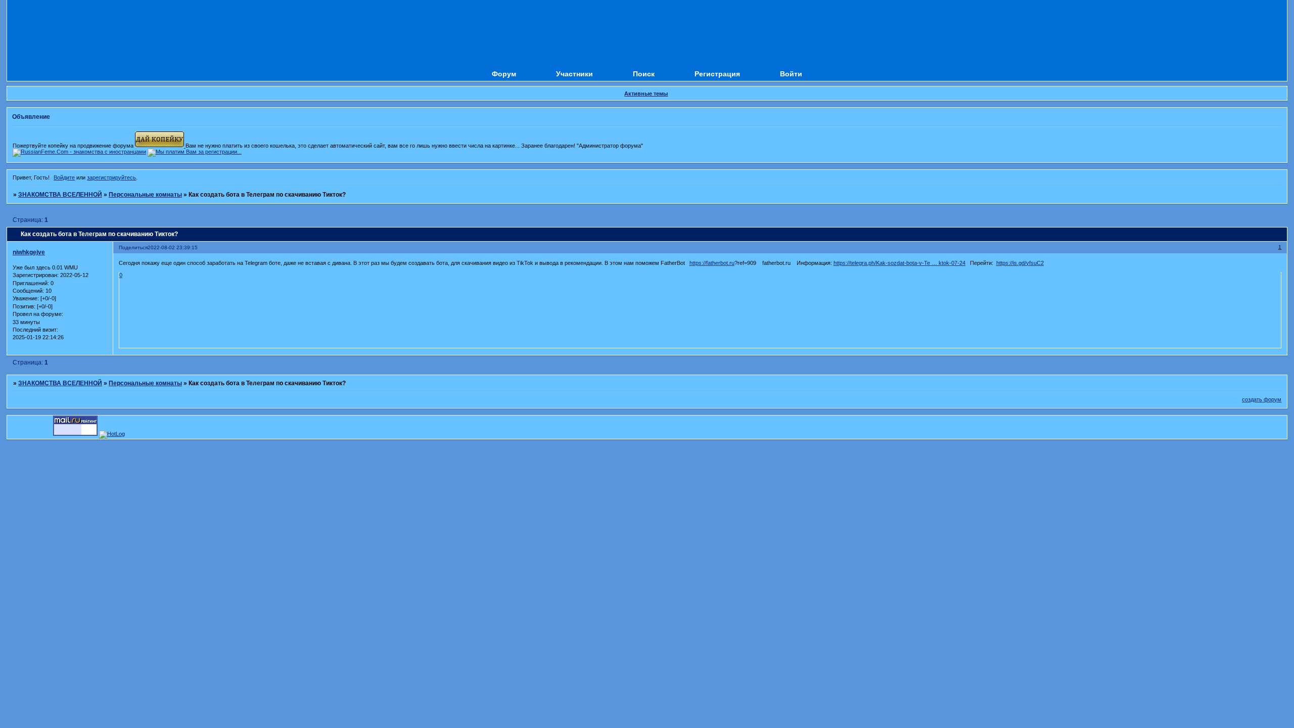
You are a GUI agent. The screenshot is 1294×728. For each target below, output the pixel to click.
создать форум (1261, 399)
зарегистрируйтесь (111, 177)
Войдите (64, 177)
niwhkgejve (29, 252)
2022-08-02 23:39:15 (173, 247)
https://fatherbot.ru (711, 263)
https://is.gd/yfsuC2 (1020, 263)
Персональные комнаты (145, 194)
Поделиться (133, 247)
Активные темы (646, 93)
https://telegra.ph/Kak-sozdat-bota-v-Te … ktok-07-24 (899, 263)
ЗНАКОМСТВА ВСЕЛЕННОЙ (60, 194)
